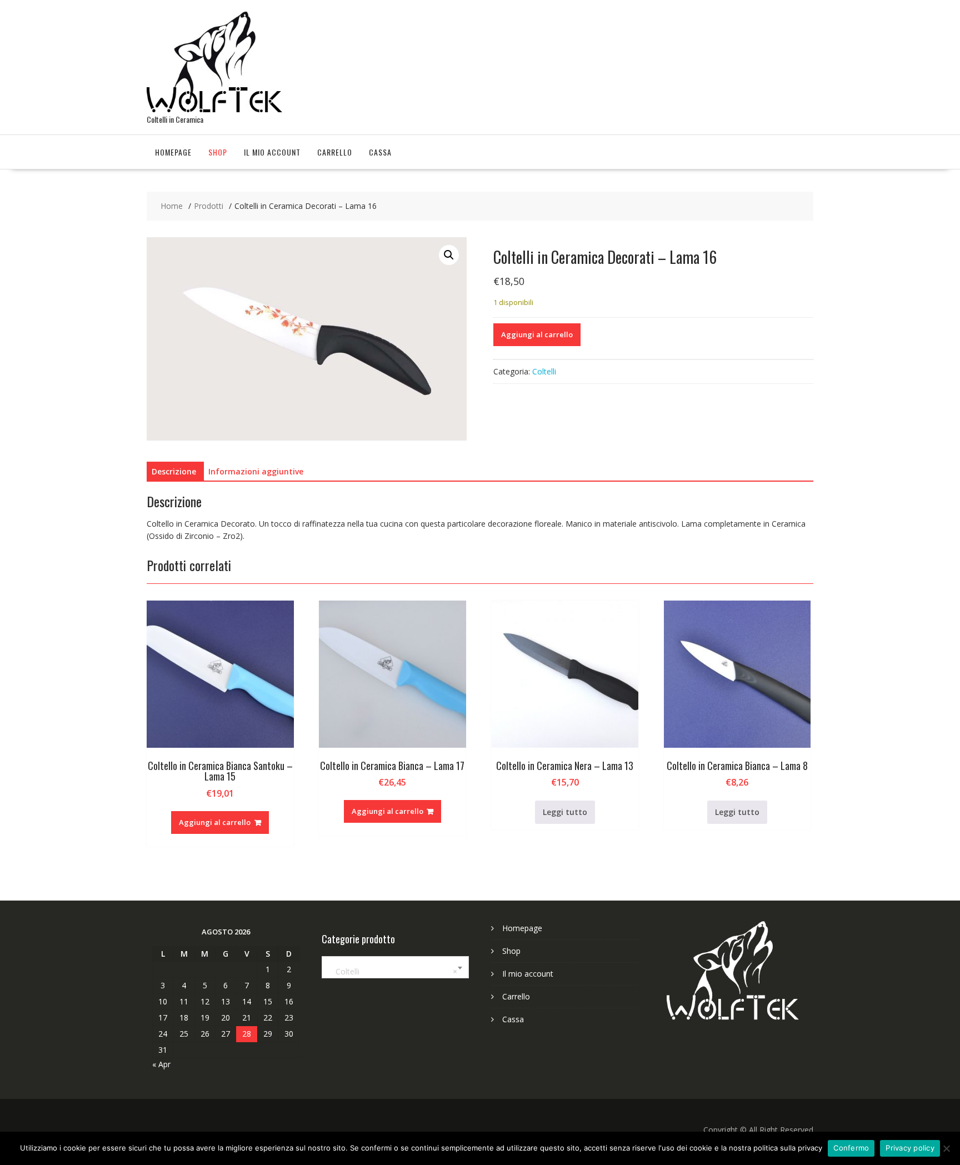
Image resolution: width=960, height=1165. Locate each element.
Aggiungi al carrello (537, 334)
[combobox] (395, 967)
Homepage (173, 152)
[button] (449, 255)
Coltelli (544, 371)
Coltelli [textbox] (393, 971)
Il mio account (272, 152)
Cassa (380, 152)
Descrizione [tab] (174, 471)
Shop (217, 152)
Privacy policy (910, 1147)
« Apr (161, 1064)
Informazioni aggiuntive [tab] (255, 471)
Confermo (851, 1147)
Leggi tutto (565, 812)
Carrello (334, 152)
